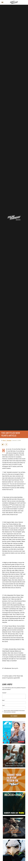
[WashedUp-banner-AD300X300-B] (14, 817)
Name (3, 700)
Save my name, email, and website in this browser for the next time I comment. (14, 711)
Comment (4, 692)
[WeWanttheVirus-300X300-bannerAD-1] (14, 745)
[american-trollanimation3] (14, 840)
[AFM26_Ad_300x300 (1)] (14, 722)
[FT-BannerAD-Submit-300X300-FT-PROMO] (14, 769)
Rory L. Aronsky (7, 440)
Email (3, 705)
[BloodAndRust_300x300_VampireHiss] (14, 793)
